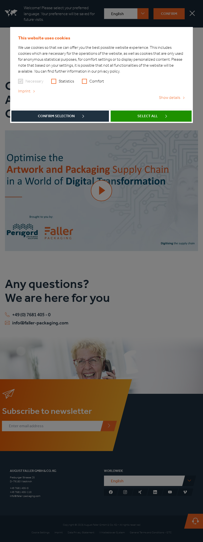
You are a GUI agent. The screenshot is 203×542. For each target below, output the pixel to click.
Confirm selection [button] (56, 116)
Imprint (24, 91)
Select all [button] (147, 116)
